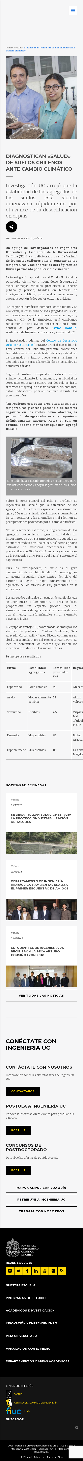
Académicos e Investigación (30, 1310)
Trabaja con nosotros (41, 1211)
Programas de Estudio (26, 1298)
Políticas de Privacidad (33, 1457)
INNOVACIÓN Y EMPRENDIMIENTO (31, 1323)
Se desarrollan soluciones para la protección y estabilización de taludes (41, 818)
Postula (18, 1130)
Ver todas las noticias (41, 995)
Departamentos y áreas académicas (38, 1361)
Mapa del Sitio (54, 1457)
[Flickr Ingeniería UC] (53, 1271)
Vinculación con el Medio (28, 1348)
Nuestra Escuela (20, 1285)
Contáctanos (22, 1091)
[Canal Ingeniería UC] (44, 1271)
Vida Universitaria (21, 1336)
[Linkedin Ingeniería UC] (36, 1271)
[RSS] (62, 1271)
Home (9, 47)
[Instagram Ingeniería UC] (10, 1271)
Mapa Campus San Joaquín (41, 1188)
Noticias (18, 47)
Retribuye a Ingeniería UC (41, 1199)
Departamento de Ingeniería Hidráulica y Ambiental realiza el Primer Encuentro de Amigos (39, 884)
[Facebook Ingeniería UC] (27, 1271)
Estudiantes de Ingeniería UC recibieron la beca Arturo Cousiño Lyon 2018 (37, 951)
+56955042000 (41, 1452)
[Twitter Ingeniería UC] (19, 1271)
